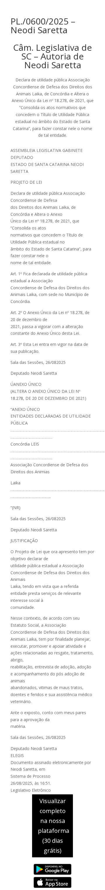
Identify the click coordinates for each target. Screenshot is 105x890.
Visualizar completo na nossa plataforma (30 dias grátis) (53, 825)
